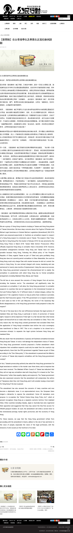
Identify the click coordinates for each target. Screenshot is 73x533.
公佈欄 (25, 16)
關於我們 (5, 16)
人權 (20, 23)
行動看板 (12, 18)
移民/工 (44, 23)
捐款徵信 (38, 16)
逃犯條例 (5, 442)
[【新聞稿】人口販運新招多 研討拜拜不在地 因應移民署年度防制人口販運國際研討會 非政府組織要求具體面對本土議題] (8, 496)
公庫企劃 (7, 28)
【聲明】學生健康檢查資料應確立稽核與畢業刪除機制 (27, 507)
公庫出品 (19, 18)
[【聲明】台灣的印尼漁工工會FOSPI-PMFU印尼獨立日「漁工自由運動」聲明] (45, 496)
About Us (12, 16)
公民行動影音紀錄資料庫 (8, 527)
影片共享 (19, 16)
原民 (32, 23)
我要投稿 (6, 18)
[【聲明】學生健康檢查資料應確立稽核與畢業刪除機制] (27, 496)
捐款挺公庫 (32, 16)
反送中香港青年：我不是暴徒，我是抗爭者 (11, 449)
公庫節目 (62, 23)
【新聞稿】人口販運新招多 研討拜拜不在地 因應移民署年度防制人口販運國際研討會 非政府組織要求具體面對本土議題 (8, 510)
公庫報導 (7, 23)
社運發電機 (53, 23)
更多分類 (23, 28)
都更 (37, 23)
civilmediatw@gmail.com (64, 530)
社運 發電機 (16, 468)
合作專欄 (15, 28)
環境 (14, 23)
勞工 (26, 23)
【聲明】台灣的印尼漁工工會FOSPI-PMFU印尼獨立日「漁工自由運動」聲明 (45, 508)
